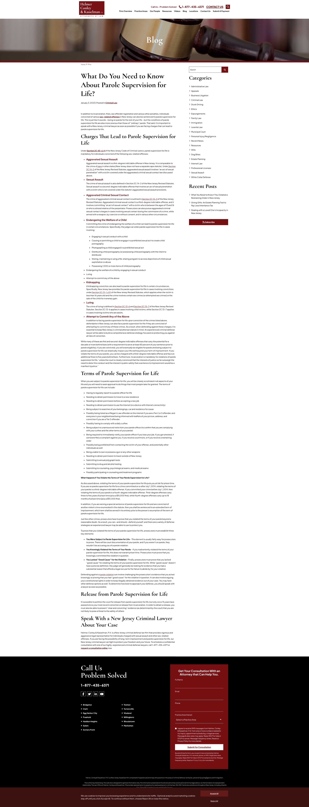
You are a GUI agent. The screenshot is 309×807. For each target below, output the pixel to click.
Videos (177, 11)
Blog (185, 11)
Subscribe (210, 222)
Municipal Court (198, 131)
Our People (155, 11)
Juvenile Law (197, 127)
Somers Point (89, 730)
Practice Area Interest (183, 715)
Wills (193, 150)
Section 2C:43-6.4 (96, 150)
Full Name (179, 680)
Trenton (127, 705)
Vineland (127, 713)
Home (83, 64)
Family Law (196, 118)
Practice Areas (140, 11)
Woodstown (129, 721)
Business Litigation (199, 95)
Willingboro (129, 717)
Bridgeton (87, 705)
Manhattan (128, 725)
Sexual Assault (197, 172)
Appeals (195, 91)
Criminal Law (111, 103)
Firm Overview (125, 11)
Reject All (214, 801)
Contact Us (205, 11)
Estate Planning (198, 159)
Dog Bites (195, 154)
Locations (193, 11)
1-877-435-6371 (193, 6)
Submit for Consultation (199, 747)
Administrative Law (199, 86)
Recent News (197, 141)
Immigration (196, 122)
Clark (85, 709)
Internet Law (196, 163)
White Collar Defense (201, 177)
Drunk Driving (197, 104)
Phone (177, 703)
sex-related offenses (110, 117)
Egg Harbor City (90, 713)
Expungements (198, 113)
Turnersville (129, 709)
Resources (167, 11)
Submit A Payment (221, 11)
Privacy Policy (198, 760)
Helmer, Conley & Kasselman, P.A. (97, 778)
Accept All (214, 793)
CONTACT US (214, 6)
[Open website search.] (228, 7)
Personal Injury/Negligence (203, 136)
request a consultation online (94, 648)
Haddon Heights (90, 721)
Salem (85, 725)
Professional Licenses (201, 168)
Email (177, 691)
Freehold (87, 717)
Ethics (194, 109)
